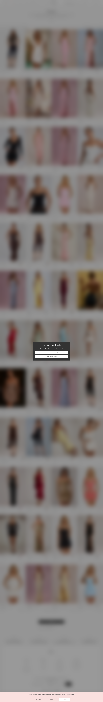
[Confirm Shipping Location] (51, 356)
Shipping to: (38, 353)
